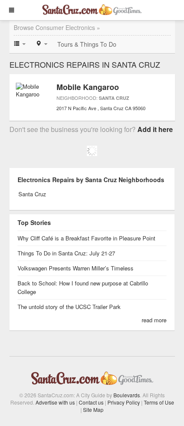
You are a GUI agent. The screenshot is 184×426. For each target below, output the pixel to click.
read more (154, 320)
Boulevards (126, 395)
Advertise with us (55, 402)
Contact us (91, 402)
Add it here (155, 129)
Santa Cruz (114, 98)
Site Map (93, 409)
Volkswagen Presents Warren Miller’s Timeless (76, 268)
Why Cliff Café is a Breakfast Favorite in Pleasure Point (86, 238)
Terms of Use (159, 402)
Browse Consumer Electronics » (57, 27)
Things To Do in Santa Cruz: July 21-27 (66, 253)
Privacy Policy (123, 402)
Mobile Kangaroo (87, 87)
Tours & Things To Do (86, 44)
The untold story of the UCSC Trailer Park (69, 307)
